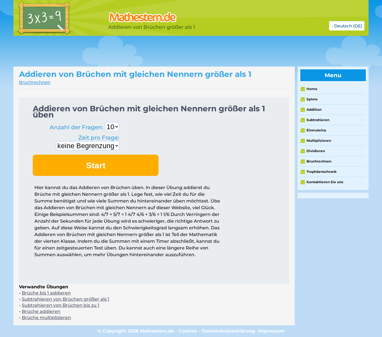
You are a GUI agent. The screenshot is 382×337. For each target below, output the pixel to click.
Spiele (312, 99)
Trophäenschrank (321, 171)
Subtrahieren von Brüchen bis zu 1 (60, 305)
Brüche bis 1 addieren (46, 293)
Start (95, 165)
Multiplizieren (318, 140)
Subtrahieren (317, 120)
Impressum (271, 331)
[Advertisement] (153, 51)
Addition (314, 109)
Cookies (187, 331)
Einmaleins (316, 130)
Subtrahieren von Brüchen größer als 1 (65, 299)
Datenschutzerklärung (228, 331)
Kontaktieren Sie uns (324, 182)
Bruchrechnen (34, 82)
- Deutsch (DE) (346, 26)
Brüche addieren (41, 311)
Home (311, 89)
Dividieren (315, 151)
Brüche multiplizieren (46, 317)
